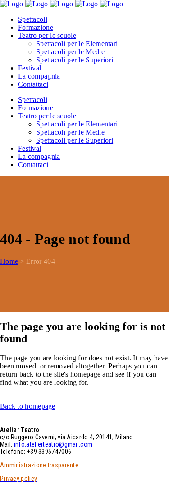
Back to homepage (27, 406)
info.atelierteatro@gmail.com (53, 444)
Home (9, 261)
